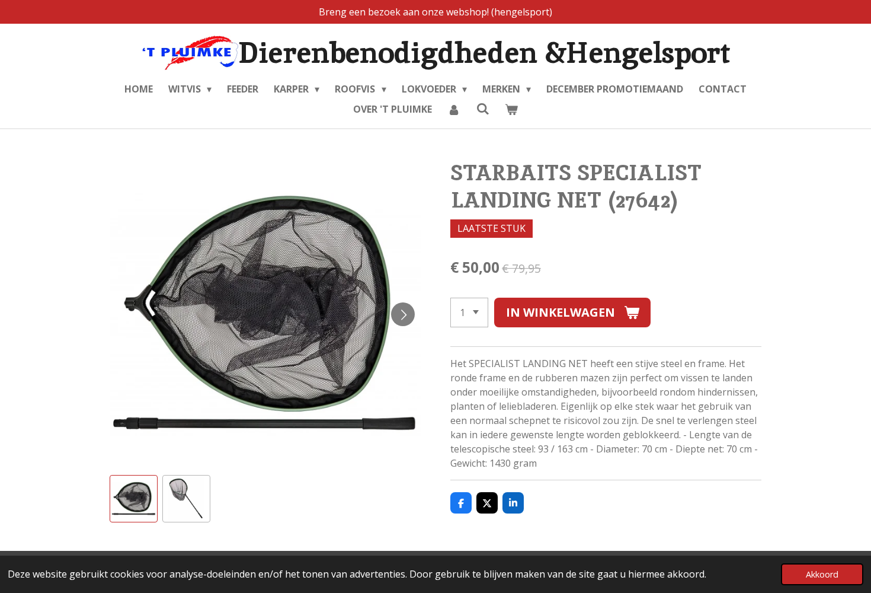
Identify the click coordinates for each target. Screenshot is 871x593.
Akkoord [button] (822, 574)
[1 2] (469, 312)
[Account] (454, 109)
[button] (134, 499)
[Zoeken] (482, 108)
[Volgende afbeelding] (403, 314)
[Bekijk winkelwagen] (511, 109)
